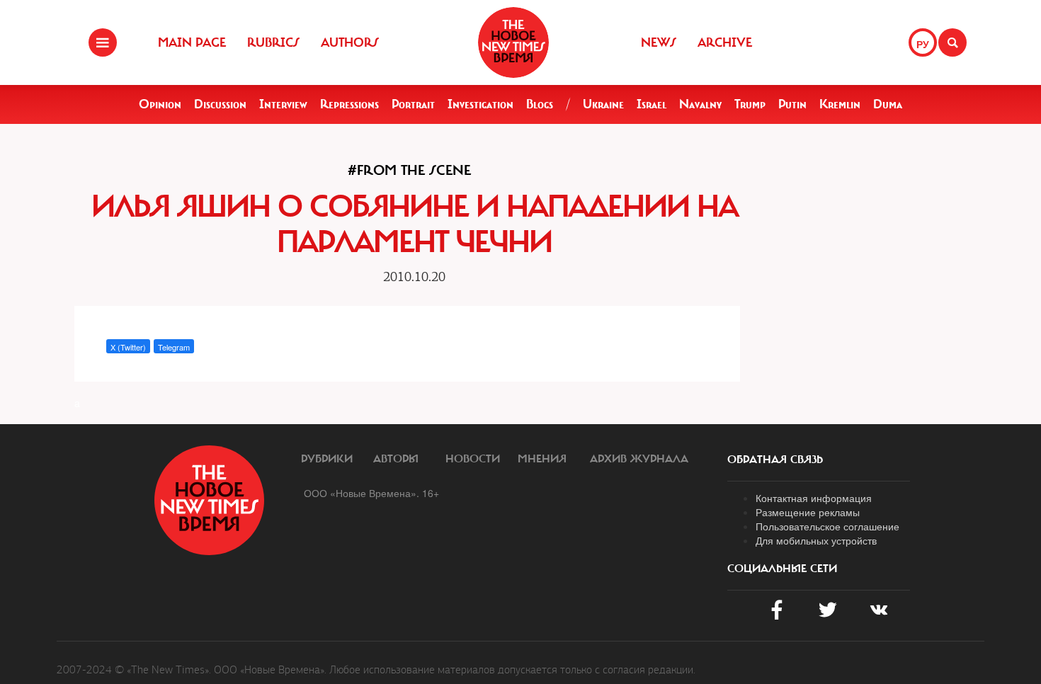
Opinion (160, 104)
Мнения (542, 459)
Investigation (480, 104)
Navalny (700, 104)
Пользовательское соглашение (827, 526)
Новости (472, 459)
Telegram (174, 347)
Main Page (192, 42)
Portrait (413, 104)
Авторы (396, 459)
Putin (792, 104)
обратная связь (775, 459)
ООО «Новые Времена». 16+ (371, 493)
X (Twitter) (128, 347)
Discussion (220, 104)
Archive (725, 42)
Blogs (539, 104)
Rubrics (273, 42)
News (658, 42)
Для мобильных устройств (816, 540)
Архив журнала (639, 459)
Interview (283, 104)
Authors (350, 42)
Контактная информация (814, 498)
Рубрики (327, 459)
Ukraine (603, 104)
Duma (887, 104)
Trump (750, 104)
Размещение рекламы (808, 512)
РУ (922, 44)
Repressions (349, 104)
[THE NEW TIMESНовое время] (513, 42)
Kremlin (839, 104)
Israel (651, 104)
